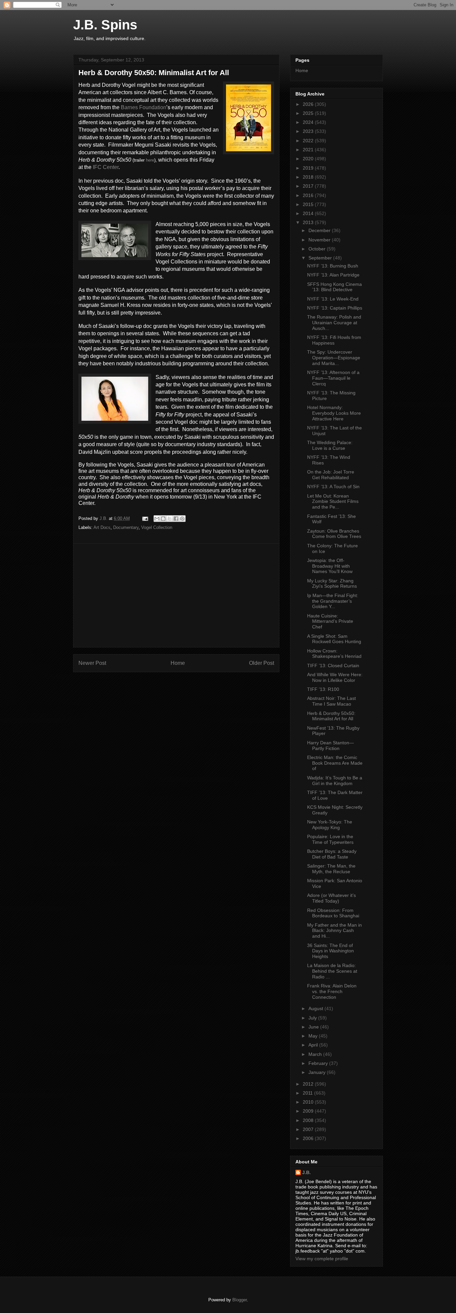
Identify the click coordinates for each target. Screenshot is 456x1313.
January (317, 1072)
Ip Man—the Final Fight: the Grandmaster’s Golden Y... (332, 601)
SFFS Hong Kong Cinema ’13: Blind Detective (334, 287)
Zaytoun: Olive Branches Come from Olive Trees (334, 533)
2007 (309, 1129)
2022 (309, 140)
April (313, 1045)
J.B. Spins (105, 24)
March (315, 1054)
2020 (309, 158)
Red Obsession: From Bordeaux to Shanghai (333, 913)
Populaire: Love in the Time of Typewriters (330, 839)
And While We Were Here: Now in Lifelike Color (335, 677)
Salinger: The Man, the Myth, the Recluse (331, 868)
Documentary (126, 527)
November (320, 239)
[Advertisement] (176, 595)
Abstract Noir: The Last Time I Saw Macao (331, 701)
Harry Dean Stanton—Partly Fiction (330, 745)
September (320, 257)
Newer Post (92, 663)
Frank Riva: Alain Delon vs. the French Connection (332, 991)
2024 (309, 122)
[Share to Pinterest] (182, 518)
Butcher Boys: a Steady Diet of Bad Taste (332, 854)
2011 (308, 1093)
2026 (309, 104)
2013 (309, 222)
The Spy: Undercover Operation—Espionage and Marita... (333, 357)
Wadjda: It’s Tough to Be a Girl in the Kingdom (334, 780)
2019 (309, 168)
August (316, 1008)
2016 (309, 195)
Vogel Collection (156, 527)
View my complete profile (321, 1258)
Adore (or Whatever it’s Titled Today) (331, 898)
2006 (309, 1138)
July (313, 1017)
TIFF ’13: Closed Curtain (333, 665)
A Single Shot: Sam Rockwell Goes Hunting (334, 638)
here (150, 160)
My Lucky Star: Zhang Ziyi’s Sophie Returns (332, 583)
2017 (309, 186)
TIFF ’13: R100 (323, 689)
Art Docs (101, 527)
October (317, 248)
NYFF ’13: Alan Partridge (333, 274)
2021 (309, 149)
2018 (309, 177)
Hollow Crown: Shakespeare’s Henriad (334, 653)
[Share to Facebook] (176, 518)
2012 (309, 1084)
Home (178, 663)
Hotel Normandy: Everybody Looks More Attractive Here (334, 413)
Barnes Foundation (143, 107)
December (320, 230)
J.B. (306, 1172)
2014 (309, 213)
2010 (309, 1102)
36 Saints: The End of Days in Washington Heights (330, 951)
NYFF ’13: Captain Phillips (334, 308)
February (318, 1063)
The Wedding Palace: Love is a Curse (330, 445)
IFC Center (106, 167)
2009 (309, 1111)
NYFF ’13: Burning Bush (332, 265)
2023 (309, 131)
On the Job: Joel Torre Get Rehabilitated (330, 474)
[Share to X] (169, 518)
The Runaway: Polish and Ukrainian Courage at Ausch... (334, 322)
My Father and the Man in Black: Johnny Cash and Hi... (334, 930)
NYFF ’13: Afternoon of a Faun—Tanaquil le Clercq (333, 378)
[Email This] (157, 518)
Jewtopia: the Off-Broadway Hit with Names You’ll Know (330, 566)
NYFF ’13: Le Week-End (333, 299)
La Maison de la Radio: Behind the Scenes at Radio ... (332, 971)
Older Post (261, 663)
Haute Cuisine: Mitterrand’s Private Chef (330, 621)
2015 (309, 204)
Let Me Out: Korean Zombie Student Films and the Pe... (333, 501)
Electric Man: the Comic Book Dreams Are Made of (335, 763)
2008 (309, 1120)
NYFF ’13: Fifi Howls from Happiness (334, 340)
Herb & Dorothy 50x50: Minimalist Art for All (331, 716)
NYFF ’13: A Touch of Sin (333, 486)
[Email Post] (145, 518)
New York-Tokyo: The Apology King (329, 824)
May (313, 1036)
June (314, 1026)
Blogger (239, 1299)
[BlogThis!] (163, 518)
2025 (309, 113)
